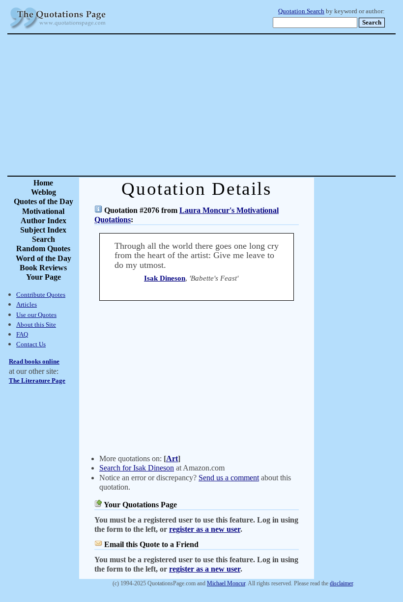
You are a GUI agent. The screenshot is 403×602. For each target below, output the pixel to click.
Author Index (43, 220)
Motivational (43, 211)
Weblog (43, 192)
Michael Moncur (226, 583)
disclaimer (341, 583)
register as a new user (204, 529)
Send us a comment (229, 477)
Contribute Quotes (40, 294)
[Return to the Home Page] (58, 29)
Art (172, 458)
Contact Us (31, 344)
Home (43, 183)
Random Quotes (43, 248)
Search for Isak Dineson (136, 468)
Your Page (43, 277)
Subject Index (43, 230)
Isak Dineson (164, 278)
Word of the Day (43, 258)
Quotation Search (301, 11)
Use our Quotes (36, 314)
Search (43, 239)
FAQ (22, 334)
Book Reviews (43, 267)
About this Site (36, 324)
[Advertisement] (236, 105)
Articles (26, 304)
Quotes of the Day (43, 201)
